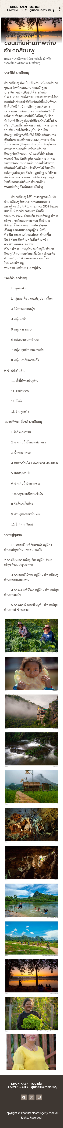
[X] (31, 1097)
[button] (31, 636)
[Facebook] (24, 1097)
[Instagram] (39, 1097)
